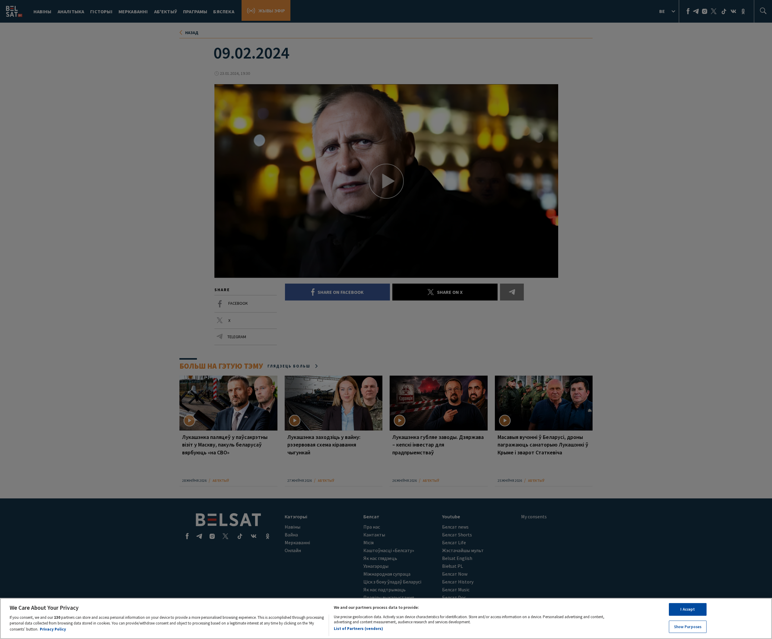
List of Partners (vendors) (358, 628)
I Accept (687, 609)
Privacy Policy (53, 628)
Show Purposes (688, 626)
